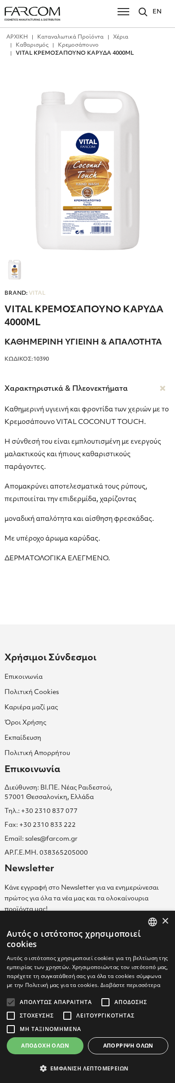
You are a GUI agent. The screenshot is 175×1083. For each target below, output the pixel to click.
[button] (87, 1068)
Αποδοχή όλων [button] (45, 1045)
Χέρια (120, 37)
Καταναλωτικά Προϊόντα (70, 37)
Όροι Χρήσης (25, 723)
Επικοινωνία (23, 677)
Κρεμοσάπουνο (78, 45)
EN (157, 12)
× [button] (165, 921)
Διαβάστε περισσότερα (130, 985)
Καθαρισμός (32, 45)
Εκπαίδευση (22, 738)
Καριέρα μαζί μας (31, 707)
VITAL (24, 293)
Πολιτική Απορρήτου (37, 753)
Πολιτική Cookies (31, 692)
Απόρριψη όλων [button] (128, 1045)
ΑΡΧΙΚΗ (17, 37)
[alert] (87, 997)
